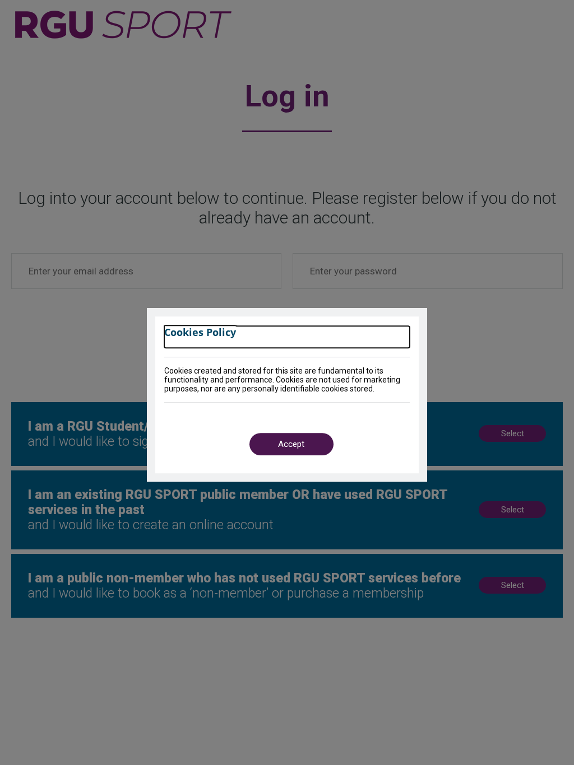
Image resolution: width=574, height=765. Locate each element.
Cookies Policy (200, 332)
